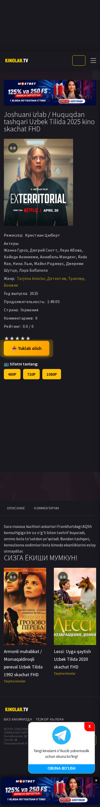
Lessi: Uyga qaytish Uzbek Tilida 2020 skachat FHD (72, 659)
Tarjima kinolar (31, 278)
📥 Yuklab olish (27, 348)
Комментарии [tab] (46, 508)
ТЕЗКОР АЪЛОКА (50, 719)
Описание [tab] (16, 508)
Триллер (76, 278)
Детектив (56, 278)
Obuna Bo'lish (61, 769)
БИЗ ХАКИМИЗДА (18, 719)
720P (31, 374)
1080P (51, 374)
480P (12, 374)
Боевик (11, 285)
